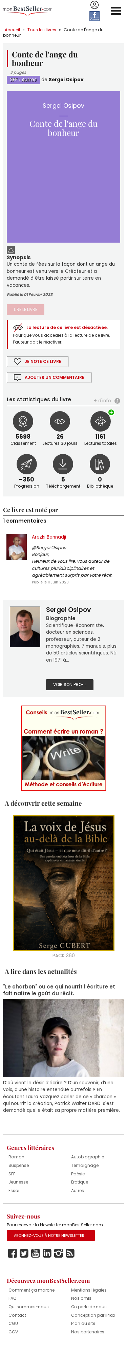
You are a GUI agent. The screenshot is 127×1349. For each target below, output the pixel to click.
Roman (16, 1157)
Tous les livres (41, 30)
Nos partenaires (87, 1332)
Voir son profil (69, 684)
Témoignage (85, 1165)
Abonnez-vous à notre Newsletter (49, 1235)
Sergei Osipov (66, 79)
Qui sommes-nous (28, 1307)
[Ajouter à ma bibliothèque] (111, 412)
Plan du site (83, 1323)
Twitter (24, 1253)
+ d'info (102, 401)
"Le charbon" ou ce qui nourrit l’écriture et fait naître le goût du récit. (59, 990)
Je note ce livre (43, 361)
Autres (29, 79)
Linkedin (47, 1253)
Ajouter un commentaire (54, 377)
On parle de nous (89, 1307)
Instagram (59, 1253)
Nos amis (81, 1298)
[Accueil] (27, 11)
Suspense (18, 1165)
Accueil (12, 30)
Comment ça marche (31, 1290)
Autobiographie (87, 1157)
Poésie (78, 1174)
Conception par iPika (93, 1315)
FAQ (12, 1298)
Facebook (12, 1253)
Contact (17, 1315)
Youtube (35, 1253)
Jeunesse (18, 1182)
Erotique (79, 1182)
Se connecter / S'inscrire (94, 5)
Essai (13, 1190)
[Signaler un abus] (11, 249)
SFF (14, 79)
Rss (70, 1253)
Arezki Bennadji (49, 537)
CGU (13, 1323)
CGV (13, 1332)
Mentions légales (89, 1290)
